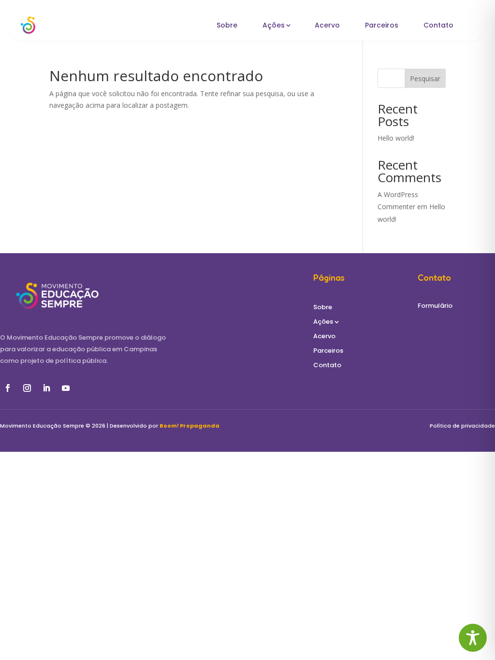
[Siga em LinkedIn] (46, 388)
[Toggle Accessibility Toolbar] (473, 638)
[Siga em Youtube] (65, 388)
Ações (273, 25)
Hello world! (396, 138)
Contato (438, 25)
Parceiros (381, 25)
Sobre (227, 25)
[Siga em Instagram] (27, 388)
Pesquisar (425, 78)
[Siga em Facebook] (7, 388)
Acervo (327, 25)
